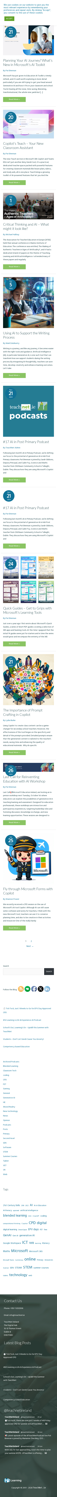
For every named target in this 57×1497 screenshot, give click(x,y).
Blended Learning (10, 1066)
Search (6, 966)
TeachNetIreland (12, 1417)
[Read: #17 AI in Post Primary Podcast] (28, 411)
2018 (22, 1206)
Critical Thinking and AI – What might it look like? (26, 226)
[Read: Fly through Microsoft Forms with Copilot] (28, 858)
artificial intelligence (29, 1210)
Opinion (6, 1120)
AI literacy (7, 1210)
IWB (31, 1243)
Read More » (14, 100)
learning (38, 1243)
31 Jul (40, 1417)
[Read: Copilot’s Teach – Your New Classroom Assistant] (28, 124)
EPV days (33, 1229)
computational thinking (11, 1223)
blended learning (15, 1215)
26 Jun (40, 1432)
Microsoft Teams (8, 1260)
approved (16, 1211)
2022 (27, 1205)
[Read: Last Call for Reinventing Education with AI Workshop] (28, 767)
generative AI (27, 1235)
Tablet (6, 1161)
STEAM (18, 1267)
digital (42, 1223)
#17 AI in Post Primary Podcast (26, 442)
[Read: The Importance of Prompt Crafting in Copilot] (28, 679)
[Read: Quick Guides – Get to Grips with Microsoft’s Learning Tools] (28, 579)
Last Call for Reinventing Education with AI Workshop (24, 779)
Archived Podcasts (11, 1061)
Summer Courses (10, 1156)
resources (49, 1259)
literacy (46, 1243)
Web (5, 1174)
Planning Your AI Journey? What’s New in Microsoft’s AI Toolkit (27, 62)
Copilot (24, 1223)
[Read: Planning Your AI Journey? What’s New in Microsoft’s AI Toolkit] (28, 39)
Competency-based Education (16, 1046)
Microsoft (19, 1251)
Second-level (9, 1138)
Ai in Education (40, 1205)
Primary (6, 1133)
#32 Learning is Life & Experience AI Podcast (22, 1020)
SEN (4, 1143)
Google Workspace (12, 1243)
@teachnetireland (27, 1417)
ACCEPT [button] (9, 18)
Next (30, 946)
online (30, 1259)
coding (6, 1075)
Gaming (6, 1088)
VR (4, 1170)
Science (6, 1268)
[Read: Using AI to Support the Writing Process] (28, 302)
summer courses (41, 1267)
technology (18, 1275)
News (5, 1115)
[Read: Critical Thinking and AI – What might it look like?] (28, 206)
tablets (5, 1275)
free (45, 1229)
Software (7, 1147)
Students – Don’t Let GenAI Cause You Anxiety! (23, 1039)
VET (4, 1165)
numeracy (19, 1260)
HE (4, 1102)
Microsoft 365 (36, 1251)
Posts (5, 1129)
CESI (29, 1216)
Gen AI (15, 1235)
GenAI (7, 1235)
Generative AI (9, 1097)
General (6, 1093)
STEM (5, 1152)
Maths (6, 1251)
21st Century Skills (11, 1205)
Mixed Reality (9, 1107)
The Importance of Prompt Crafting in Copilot (23, 712)
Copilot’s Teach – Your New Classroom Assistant (23, 145)
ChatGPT (36, 1216)
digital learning (10, 1229)
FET (4, 1084)
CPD (5, 1079)
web (30, 1275)
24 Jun (40, 1446)
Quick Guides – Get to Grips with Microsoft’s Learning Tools (27, 610)
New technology (10, 1111)
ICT (25, 1242)
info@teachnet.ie (17, 1315)
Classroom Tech (9, 1070)
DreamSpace (22, 1230)
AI (31, 1205)
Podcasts (7, 1125)
